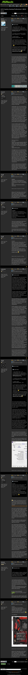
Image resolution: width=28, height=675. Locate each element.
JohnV (2, 360)
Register (22, 6)
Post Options (15, 18)
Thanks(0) (20, 18)
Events (19, 6)
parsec (2, 18)
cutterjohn (3, 269)
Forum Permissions (24, 668)
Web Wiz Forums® (15, 671)
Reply (13, 175)
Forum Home (4, 4)
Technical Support (9, 4)
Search (15, 6)
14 (25, 13)
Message (13, 15)
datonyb (3, 562)
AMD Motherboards (16, 4)
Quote (25, 18)
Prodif (2, 174)
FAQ (11, 6)
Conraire (3, 92)
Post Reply (3, 13)
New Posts (23, 4)
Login (26, 6)
